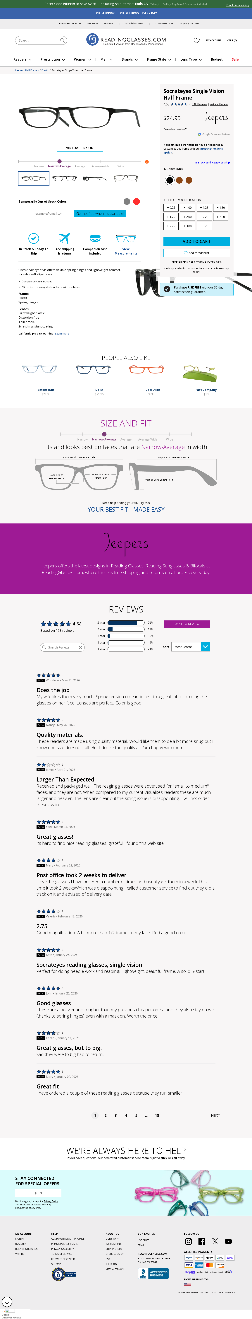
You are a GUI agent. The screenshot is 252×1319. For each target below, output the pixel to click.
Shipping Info (114, 1248)
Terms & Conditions (30, 1204)
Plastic (45, 70)
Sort (166, 647)
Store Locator (115, 1253)
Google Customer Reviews (216, 134)
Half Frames (32, 70)
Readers (20, 59)
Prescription (50, 59)
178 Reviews (199, 104)
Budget (217, 59)
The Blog (92, 23)
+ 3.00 (188, 226)
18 (157, 1115)
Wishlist (20, 1253)
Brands (127, 59)
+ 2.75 (171, 226)
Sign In (19, 1238)
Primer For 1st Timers (64, 1243)
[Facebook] (201, 1245)
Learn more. (62, 333)
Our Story (112, 1238)
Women (80, 59)
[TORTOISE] (189, 180)
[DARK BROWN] (179, 180)
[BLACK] (169, 180)
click (164, 1158)
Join (38, 1193)
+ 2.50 (221, 217)
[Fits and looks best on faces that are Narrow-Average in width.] (79, 167)
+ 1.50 (221, 208)
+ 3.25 (204, 226)
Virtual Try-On (80, 148)
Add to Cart (197, 241)
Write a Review (219, 104)
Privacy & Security (62, 1248)
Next (215, 1115)
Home (19, 70)
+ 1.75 (171, 217)
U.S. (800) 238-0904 (189, 23)
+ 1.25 (204, 208)
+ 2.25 (204, 217)
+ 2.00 (188, 217)
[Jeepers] (216, 118)
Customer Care (164, 23)
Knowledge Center (70, 23)
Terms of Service (61, 1253)
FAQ (108, 1259)
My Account (213, 40)
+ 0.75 (171, 208)
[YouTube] (228, 1245)
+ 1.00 (188, 208)
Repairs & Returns (26, 1248)
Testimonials (114, 1243)
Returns (108, 23)
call (174, 1158)
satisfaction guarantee (189, 292)
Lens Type (188, 59)
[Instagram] (188, 1245)
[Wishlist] (196, 40)
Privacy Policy (51, 1201)
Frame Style (156, 59)
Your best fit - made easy (126, 509)
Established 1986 (134, 23)
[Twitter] (215, 1245)
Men (104, 59)
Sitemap (56, 1264)
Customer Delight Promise (67, 1238)
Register (20, 1243)
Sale (235, 59)
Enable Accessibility (237, 5)
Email (141, 1245)
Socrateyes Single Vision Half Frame (72, 70)
